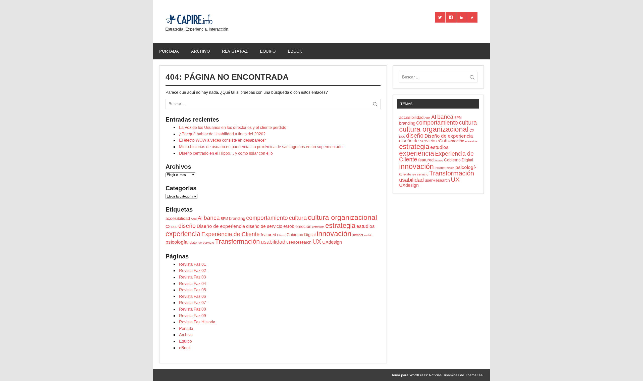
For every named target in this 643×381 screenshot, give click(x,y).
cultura (298, 217)
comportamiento (267, 218)
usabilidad (273, 242)
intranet (357, 235)
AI (200, 218)
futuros (281, 235)
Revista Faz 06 (192, 296)
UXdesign (332, 242)
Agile (194, 218)
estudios (365, 226)
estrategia (340, 225)
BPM (224, 219)
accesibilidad (178, 218)
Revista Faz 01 (192, 264)
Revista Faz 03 (192, 277)
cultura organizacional (342, 217)
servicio (208, 242)
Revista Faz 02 (192, 270)
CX (168, 227)
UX (316, 241)
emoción (303, 226)
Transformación (237, 241)
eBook (295, 51)
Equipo (268, 51)
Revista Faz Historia (197, 322)
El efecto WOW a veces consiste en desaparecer (222, 140)
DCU (174, 226)
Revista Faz (235, 51)
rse (200, 242)
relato (193, 242)
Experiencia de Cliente (230, 234)
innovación (334, 233)
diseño (187, 226)
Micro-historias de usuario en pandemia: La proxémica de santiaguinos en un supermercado (261, 147)
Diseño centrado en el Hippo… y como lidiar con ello (226, 153)
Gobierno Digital (301, 235)
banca (212, 218)
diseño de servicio (264, 226)
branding (237, 218)
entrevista (318, 226)
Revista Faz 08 (192, 309)
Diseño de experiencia (221, 226)
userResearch (298, 242)
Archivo (200, 51)
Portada (169, 51)
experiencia (183, 234)
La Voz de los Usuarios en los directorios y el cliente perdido (232, 127)
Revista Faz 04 (192, 283)
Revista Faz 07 (192, 303)
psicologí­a (177, 242)
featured (268, 234)
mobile (368, 235)
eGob (288, 226)
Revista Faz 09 (192, 316)
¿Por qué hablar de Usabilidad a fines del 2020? (222, 134)
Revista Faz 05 (192, 290)
